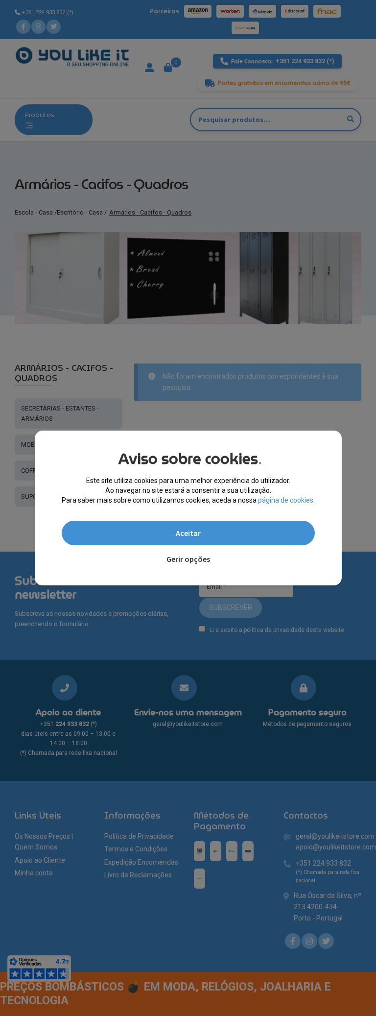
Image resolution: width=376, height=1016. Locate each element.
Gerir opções (188, 559)
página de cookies (285, 500)
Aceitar (188, 533)
